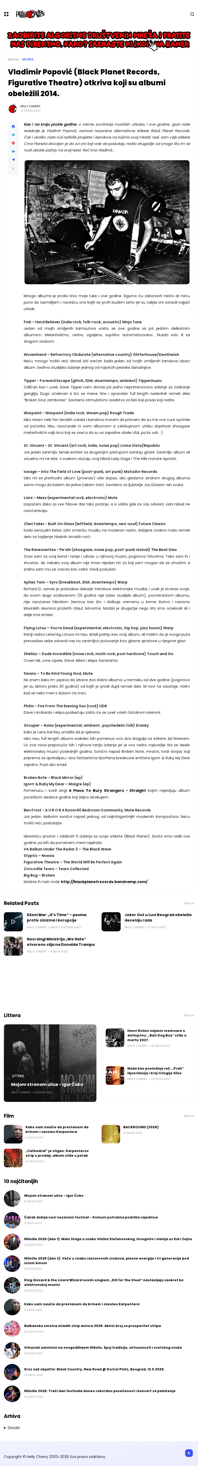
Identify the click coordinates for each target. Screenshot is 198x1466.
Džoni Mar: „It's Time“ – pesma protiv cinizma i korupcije (56, 917)
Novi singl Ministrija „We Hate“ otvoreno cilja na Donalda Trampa (61, 942)
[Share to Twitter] (13, 134)
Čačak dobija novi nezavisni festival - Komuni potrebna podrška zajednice (91, 1217)
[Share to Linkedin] (13, 151)
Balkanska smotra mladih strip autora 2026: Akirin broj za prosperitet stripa (92, 1326)
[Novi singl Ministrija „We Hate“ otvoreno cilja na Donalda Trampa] (13, 946)
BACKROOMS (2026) (141, 1127)
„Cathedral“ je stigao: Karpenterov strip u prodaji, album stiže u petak (57, 1153)
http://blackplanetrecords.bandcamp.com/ (104, 881)
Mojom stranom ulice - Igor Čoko (47, 1084)
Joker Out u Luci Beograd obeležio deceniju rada (158, 917)
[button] (13, 168)
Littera (18, 1076)
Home (13, 59)
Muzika (28, 59)
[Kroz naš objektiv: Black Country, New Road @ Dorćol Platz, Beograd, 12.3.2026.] (12, 1372)
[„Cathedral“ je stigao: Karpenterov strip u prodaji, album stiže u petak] (13, 1158)
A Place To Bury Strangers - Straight (107, 790)
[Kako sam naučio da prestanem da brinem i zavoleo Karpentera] (13, 1134)
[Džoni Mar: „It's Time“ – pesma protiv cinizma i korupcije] (13, 921)
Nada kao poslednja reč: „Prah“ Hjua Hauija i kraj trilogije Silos (155, 1070)
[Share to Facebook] (13, 126)
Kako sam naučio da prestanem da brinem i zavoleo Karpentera (57, 1129)
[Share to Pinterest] (13, 143)
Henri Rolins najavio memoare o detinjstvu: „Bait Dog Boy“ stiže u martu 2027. (156, 1035)
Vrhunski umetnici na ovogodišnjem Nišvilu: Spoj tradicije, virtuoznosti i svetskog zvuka (103, 1347)
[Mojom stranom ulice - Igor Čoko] (50, 1063)
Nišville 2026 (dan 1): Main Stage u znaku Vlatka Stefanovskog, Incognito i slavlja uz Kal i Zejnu (108, 1239)
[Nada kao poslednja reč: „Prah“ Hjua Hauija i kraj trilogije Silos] (115, 1075)
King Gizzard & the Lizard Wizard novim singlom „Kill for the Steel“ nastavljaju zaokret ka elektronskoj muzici (103, 1282)
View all (189, 903)
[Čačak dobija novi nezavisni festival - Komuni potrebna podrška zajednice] (12, 1220)
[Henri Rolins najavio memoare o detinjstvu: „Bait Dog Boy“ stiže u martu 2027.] (115, 1037)
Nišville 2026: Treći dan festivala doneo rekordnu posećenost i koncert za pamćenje (100, 1391)
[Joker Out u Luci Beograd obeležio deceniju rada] (111, 921)
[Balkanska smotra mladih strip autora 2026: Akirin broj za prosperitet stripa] (12, 1329)
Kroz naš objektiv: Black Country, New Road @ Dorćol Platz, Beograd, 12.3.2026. (94, 1369)
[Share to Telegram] (13, 159)
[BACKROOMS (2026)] (111, 1134)
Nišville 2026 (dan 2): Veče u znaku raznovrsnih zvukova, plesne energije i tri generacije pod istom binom (106, 1260)
